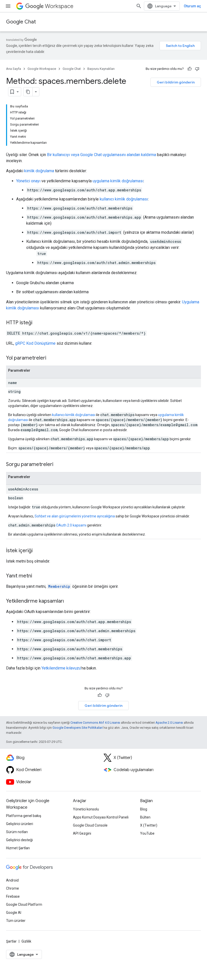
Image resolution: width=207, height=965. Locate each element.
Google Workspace (42, 69)
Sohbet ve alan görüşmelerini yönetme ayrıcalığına (75, 516)
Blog (143, 809)
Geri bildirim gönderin (176, 82)
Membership (59, 586)
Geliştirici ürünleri (19, 824)
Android (12, 880)
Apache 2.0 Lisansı (169, 722)
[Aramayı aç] (139, 6)
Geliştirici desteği (19, 840)
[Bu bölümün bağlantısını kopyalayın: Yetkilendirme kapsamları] (69, 601)
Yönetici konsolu (86, 809)
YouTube (147, 833)
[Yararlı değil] (197, 69)
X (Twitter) (148, 825)
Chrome (12, 888)
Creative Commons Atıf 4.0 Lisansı (95, 722)
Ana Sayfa (13, 69)
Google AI (13, 913)
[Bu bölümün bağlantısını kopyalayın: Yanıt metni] (37, 576)
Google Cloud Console (90, 825)
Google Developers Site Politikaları (78, 727)
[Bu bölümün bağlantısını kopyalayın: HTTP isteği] (37, 323)
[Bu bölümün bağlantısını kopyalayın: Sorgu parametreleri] (58, 465)
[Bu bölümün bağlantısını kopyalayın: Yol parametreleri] (51, 358)
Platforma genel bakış (23, 816)
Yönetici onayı (28, 181)
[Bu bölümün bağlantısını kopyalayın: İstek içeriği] (38, 551)
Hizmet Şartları (18, 848)
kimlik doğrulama (39, 170)
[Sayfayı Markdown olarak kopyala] (28, 91)
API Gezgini (82, 833)
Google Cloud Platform (24, 904)
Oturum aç (192, 6)
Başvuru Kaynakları (101, 69)
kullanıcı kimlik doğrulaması (124, 199)
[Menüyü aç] (8, 6)
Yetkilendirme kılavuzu (61, 668)
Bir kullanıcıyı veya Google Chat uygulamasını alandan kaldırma (101, 154)
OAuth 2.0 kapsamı (71, 525)
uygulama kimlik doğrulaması (118, 181)
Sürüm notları (17, 832)
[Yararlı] (189, 69)
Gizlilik (26, 941)
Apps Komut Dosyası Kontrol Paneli (100, 817)
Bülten (145, 817)
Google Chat (21, 22)
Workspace (59, 6)
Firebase (13, 896)
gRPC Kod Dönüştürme (35, 343)
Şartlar (11, 941)
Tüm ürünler (15, 921)
